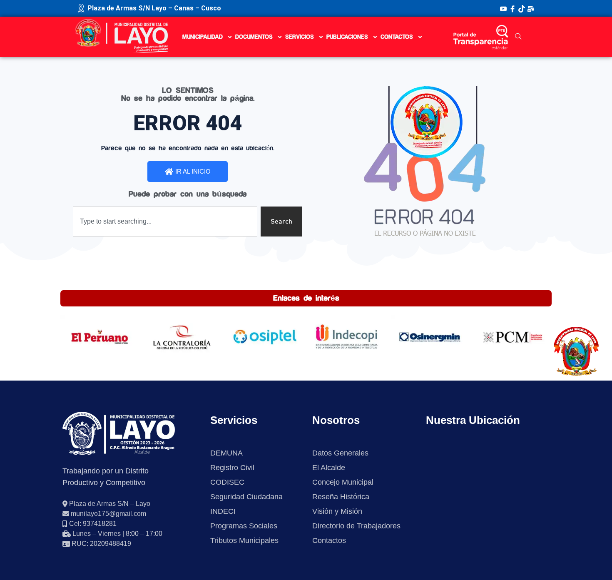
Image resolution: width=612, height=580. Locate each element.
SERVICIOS (299, 37)
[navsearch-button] (518, 37)
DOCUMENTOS (254, 37)
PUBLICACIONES (347, 37)
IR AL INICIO (193, 171)
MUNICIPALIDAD (202, 37)
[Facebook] (512, 8)
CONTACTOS (397, 37)
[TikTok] (521, 8)
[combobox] (165, 221)
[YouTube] (503, 8)
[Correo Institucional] (530, 8)
